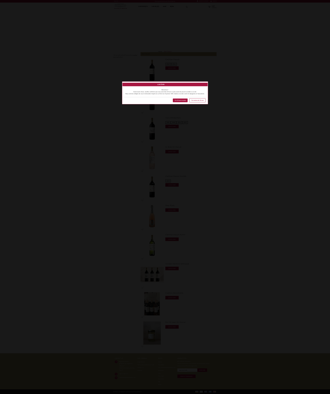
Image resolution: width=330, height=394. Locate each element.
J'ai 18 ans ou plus (180, 100)
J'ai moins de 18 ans (197, 100)
